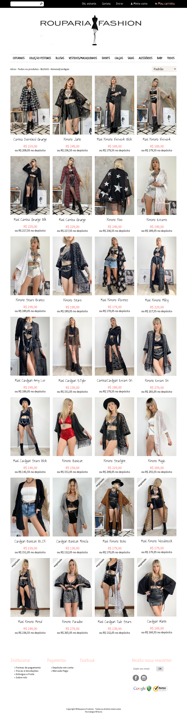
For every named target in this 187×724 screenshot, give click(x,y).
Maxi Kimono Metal (30, 622)
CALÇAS (119, 58)
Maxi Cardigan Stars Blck (30, 461)
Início (13, 69)
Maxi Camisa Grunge (72, 220)
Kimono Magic (156, 461)
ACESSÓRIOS (145, 58)
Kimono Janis (72, 139)
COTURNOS (18, 58)
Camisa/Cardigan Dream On (114, 380)
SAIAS (131, 58)
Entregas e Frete (25, 674)
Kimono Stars (72, 300)
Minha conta (140, 3)
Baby (159, 58)
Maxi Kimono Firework (157, 139)
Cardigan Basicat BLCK (30, 541)
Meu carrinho (166, 4)
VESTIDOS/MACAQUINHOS (83, 58)
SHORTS (106, 58)
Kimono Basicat (72, 461)
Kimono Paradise (72, 622)
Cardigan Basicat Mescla (72, 541)
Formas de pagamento (28, 667)
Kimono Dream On (156, 380)
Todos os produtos (28, 69)
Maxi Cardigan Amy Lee (30, 380)
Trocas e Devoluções (27, 670)
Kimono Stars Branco (30, 300)
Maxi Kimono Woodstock (156, 541)
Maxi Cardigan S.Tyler (72, 380)
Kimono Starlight (114, 461)
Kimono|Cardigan (60, 69)
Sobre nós (21, 677)
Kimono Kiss (114, 220)
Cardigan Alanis (156, 621)
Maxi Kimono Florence (114, 300)
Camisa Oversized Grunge (30, 139)
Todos (170, 58)
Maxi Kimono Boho (114, 541)
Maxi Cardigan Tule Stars (114, 622)
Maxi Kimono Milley (156, 300)
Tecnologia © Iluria (93, 711)
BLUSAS (60, 58)
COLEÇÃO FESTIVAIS (40, 58)
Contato (106, 3)
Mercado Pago (60, 670)
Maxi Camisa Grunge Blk (30, 219)
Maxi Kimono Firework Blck (114, 139)
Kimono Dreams (157, 220)
